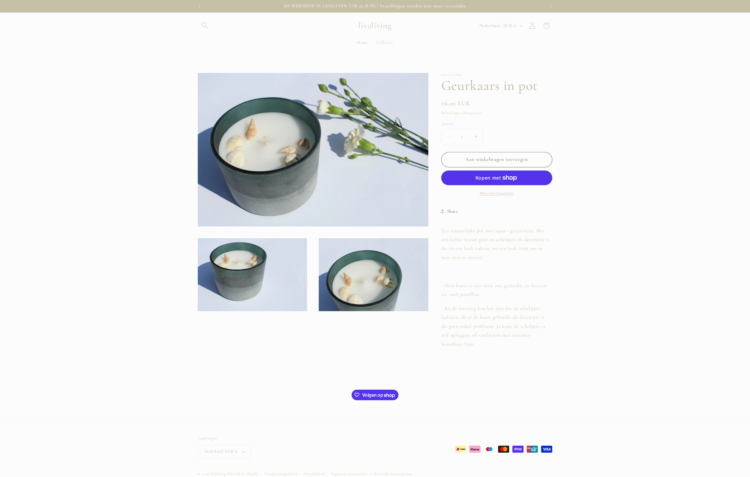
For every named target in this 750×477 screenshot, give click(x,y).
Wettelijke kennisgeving (392, 474)
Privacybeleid (314, 474)
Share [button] (452, 211)
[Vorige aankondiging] (199, 6)
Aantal (447, 123)
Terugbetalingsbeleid (281, 474)
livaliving (218, 474)
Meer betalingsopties (497, 193)
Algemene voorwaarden (349, 474)
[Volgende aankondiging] (550, 6)
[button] (205, 25)
